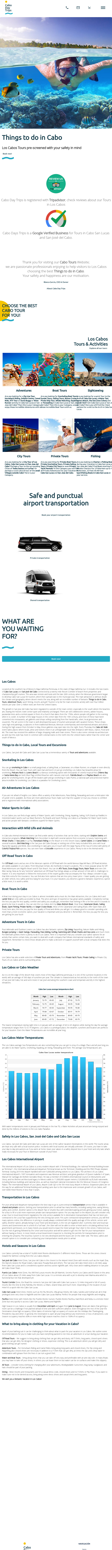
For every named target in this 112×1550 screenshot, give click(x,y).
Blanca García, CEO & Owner (56, 282)
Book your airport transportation (56, 515)
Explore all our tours (98, 348)
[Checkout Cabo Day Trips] (89, 8)
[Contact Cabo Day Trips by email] (78, 8)
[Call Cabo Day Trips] (67, 8)
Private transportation (40, 558)
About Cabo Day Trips (56, 288)
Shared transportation (40, 600)
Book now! (7, 154)
